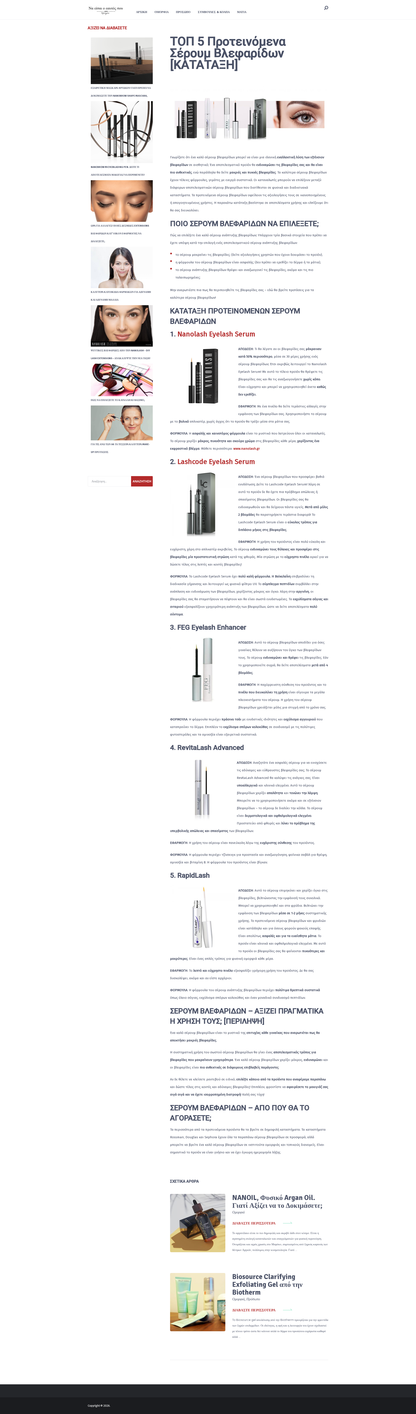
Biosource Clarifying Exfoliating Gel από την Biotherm (267, 1285)
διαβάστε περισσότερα (254, 1223)
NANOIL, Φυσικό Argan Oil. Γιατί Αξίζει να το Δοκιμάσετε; (277, 1201)
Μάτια (241, 12)
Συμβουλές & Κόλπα (214, 12)
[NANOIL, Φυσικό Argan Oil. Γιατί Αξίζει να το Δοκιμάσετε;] (197, 1223)
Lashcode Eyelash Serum (216, 461)
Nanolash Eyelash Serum (216, 334)
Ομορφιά (161, 12)
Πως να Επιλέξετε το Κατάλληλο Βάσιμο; (118, 400)
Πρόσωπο (183, 12)
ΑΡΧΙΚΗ (141, 12)
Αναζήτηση (142, 481)
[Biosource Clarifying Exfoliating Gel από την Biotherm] (197, 1302)
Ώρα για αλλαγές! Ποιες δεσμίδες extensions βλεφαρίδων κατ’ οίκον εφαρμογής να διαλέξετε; (120, 233)
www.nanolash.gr (246, 449)
